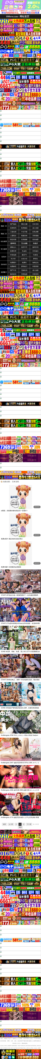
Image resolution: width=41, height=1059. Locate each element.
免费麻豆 (13, 266)
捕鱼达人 (13, 247)
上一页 (11, 824)
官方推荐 (4, 249)
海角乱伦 (35, 262)
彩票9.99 (13, 251)
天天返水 (35, 251)
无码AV (3, 257)
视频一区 (4, 226)
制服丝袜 (24, 235)
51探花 (35, 255)
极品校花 (13, 274)
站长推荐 (4, 241)
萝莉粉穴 (24, 266)
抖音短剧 (13, 255)
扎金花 (24, 251)
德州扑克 (35, 247)
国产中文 (13, 270)
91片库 (13, 259)
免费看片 (13, 262)
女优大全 (24, 259)
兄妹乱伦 (24, 270)
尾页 (20, 827)
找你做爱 (35, 239)
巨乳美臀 (35, 232)
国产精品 (13, 224)
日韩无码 (35, 274)
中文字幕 (24, 232)
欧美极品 (24, 228)
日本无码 (35, 224)
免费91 (24, 262)
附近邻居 (13, 239)
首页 (4, 824)
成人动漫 (35, 228)
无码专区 (4, 264)
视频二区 (4, 234)
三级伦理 (13, 232)
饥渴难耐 (24, 239)
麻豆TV (24, 255)
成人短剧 (35, 270)
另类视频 (35, 235)
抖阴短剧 (24, 274)
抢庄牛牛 (24, 247)
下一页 (29, 824)
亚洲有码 (13, 228)
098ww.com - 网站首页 (17, 16)
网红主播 (24, 224)
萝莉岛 (35, 259)
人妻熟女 (13, 235)
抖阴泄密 (35, 266)
